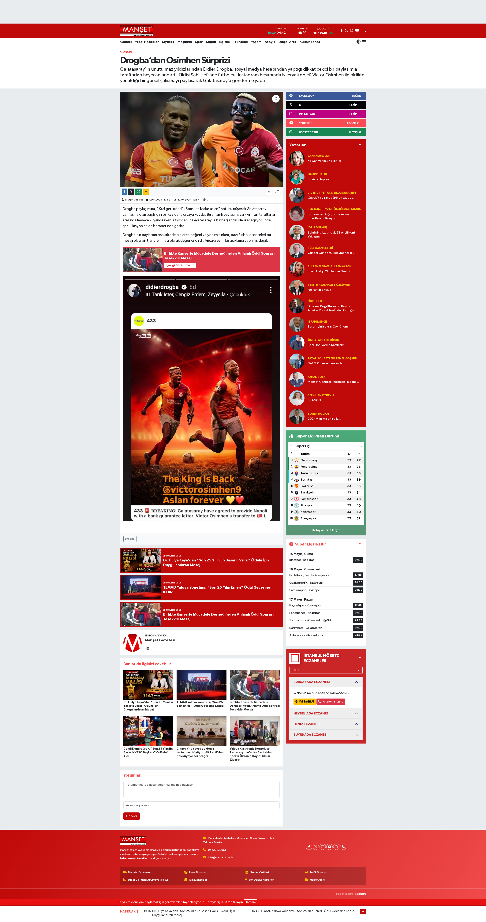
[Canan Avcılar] (297, 158)
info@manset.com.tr (220, 857)
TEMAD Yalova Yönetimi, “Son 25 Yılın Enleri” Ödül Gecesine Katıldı (308, 911)
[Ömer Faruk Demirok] (297, 342)
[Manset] (136, 30)
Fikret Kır (315, 301)
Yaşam (256, 42)
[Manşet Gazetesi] (132, 642)
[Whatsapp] (336, 847)
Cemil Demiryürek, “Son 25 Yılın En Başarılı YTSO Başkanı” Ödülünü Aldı (148, 752)
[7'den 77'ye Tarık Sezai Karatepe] (297, 195)
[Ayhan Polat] (297, 379)
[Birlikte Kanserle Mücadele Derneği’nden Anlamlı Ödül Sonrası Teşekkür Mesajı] (255, 684)
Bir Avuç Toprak (318, 179)
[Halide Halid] (297, 176)
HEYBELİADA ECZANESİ (311, 713)
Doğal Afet (287, 42)
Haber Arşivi (317, 879)
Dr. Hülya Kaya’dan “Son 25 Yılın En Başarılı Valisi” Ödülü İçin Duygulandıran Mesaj (148, 706)
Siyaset (168, 42)
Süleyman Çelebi (320, 248)
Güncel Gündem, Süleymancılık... (331, 253)
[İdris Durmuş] (297, 232)
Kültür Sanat (310, 42)
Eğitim (224, 42)
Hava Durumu (197, 872)
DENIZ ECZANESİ (306, 724)
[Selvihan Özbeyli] (297, 397)
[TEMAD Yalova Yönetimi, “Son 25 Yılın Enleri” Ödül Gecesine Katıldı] (201, 684)
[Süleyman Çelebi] (297, 250)
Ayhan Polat (317, 377)
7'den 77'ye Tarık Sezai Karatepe (332, 192)
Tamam (250, 902)
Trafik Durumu (318, 872)
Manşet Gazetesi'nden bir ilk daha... (333, 382)
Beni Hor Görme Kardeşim (326, 345)
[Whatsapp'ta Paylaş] (138, 192)
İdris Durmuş (317, 227)
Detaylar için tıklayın (326, 530)
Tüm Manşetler (198, 879)
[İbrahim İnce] (297, 324)
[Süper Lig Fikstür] (361, 544)
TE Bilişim (360, 893)
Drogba (130, 538)
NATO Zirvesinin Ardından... (327, 363)
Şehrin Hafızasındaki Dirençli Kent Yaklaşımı (331, 234)
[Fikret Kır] (297, 305)
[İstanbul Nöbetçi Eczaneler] (361, 658)
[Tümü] (361, 145)
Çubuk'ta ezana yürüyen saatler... (331, 197)
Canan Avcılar (319, 156)
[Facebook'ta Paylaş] (124, 192)
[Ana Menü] (363, 42)
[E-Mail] (148, 649)
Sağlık (211, 42)
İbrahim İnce (317, 321)
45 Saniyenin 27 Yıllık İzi (324, 161)
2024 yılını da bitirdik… (324, 418)
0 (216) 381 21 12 (333, 701)
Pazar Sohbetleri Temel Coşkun (332, 358)
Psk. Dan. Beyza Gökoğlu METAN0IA (334, 209)
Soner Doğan (318, 413)
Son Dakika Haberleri (261, 879)
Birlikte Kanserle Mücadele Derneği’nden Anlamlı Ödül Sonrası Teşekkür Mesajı (255, 706)
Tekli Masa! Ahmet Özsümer (329, 284)
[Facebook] (309, 847)
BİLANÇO (314, 400)
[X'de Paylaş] (131, 192)
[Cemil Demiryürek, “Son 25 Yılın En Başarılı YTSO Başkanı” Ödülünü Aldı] (148, 731)
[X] (316, 847)
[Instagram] (323, 847)
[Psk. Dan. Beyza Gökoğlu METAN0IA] (297, 213)
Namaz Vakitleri (259, 872)
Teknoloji (240, 42)
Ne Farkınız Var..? (319, 289)
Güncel (126, 42)
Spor (199, 42)
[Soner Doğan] (297, 416)
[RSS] (343, 847)
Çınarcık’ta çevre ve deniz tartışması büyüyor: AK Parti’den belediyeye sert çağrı (200, 752)
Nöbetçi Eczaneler (139, 872)
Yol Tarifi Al (306, 701)
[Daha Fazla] (146, 192)
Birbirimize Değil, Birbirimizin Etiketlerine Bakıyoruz (328, 216)
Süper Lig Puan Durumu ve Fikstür (148, 879)
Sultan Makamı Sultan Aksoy (329, 266)
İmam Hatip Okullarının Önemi (329, 271)
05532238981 (217, 850)
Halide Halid (317, 174)
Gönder (131, 816)
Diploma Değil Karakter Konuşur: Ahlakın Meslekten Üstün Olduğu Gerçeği (331, 309)
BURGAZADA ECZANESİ (311, 682)
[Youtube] (329, 847)
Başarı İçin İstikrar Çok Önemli (328, 326)
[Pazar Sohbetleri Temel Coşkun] (297, 361)
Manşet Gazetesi (134, 200)
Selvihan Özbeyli (321, 395)
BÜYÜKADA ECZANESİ (310, 734)
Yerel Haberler (147, 42)
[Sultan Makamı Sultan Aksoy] (297, 269)
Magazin (185, 42)
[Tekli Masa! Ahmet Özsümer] (297, 287)
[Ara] (364, 30)
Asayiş (270, 42)
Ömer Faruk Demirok (323, 340)
